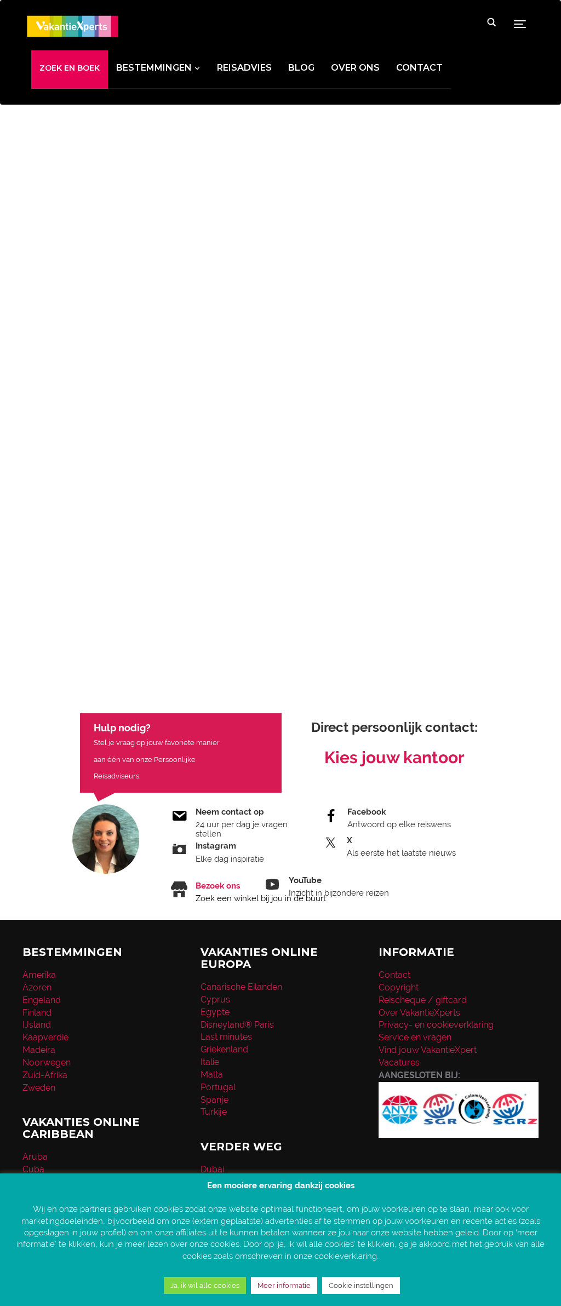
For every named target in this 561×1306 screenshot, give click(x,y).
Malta (212, 1074)
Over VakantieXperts (419, 1012)
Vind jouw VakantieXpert (428, 1050)
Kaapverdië (45, 1037)
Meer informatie (284, 1285)
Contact (419, 67)
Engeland (41, 1000)
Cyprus (215, 999)
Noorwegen (46, 1062)
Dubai (212, 1169)
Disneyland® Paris (237, 1024)
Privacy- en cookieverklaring (436, 1024)
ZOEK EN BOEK (69, 68)
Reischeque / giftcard (423, 1000)
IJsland (36, 1024)
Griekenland (224, 1049)
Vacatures (399, 1062)
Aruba (35, 1157)
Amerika (39, 975)
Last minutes (226, 1037)
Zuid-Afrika (44, 1075)
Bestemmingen (154, 67)
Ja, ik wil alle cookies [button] (204, 1285)
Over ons (355, 67)
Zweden (38, 1087)
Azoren (36, 987)
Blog (301, 67)
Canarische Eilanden (241, 987)
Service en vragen (415, 1037)
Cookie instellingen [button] (361, 1285)
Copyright (399, 987)
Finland (36, 1012)
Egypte (215, 1012)
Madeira (38, 1050)
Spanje (214, 1100)
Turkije (214, 1112)
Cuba (33, 1169)
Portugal (218, 1087)
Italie (210, 1062)
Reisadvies (244, 67)
